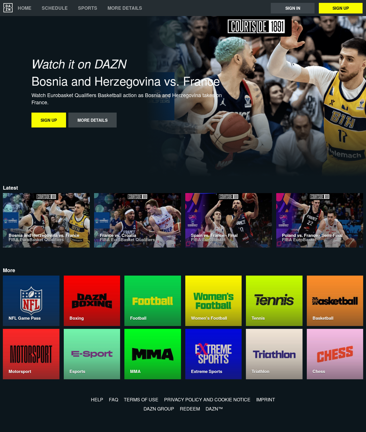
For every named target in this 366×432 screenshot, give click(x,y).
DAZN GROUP (159, 408)
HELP (97, 399)
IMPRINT (265, 399)
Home (24, 8)
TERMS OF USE (141, 399)
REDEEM (190, 408)
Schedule (55, 8)
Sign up (341, 8)
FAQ (113, 399)
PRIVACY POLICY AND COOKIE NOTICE (207, 399)
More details (125, 8)
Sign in (292, 8)
